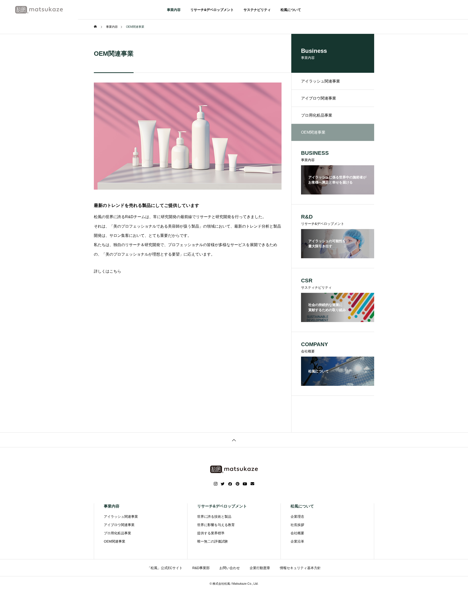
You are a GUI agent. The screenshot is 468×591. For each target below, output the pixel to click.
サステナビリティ (257, 10)
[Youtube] (245, 483)
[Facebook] (230, 483)
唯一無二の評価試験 (212, 541)
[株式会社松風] (39, 9)
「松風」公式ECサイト (165, 568)
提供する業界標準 (210, 533)
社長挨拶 (297, 525)
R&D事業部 (201, 568)
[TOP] (234, 439)
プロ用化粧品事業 (316, 115)
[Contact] (252, 483)
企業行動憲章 (260, 568)
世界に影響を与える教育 (216, 525)
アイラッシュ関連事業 (320, 81)
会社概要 (297, 533)
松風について (291, 10)
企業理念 (297, 516)
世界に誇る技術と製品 (214, 516)
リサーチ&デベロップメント (212, 10)
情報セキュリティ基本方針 (300, 568)
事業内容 (174, 10)
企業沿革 (297, 541)
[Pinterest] (237, 483)
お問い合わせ (229, 568)
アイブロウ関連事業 (318, 98)
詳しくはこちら (107, 271)
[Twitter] (223, 483)
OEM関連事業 (114, 541)
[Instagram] (215, 483)
